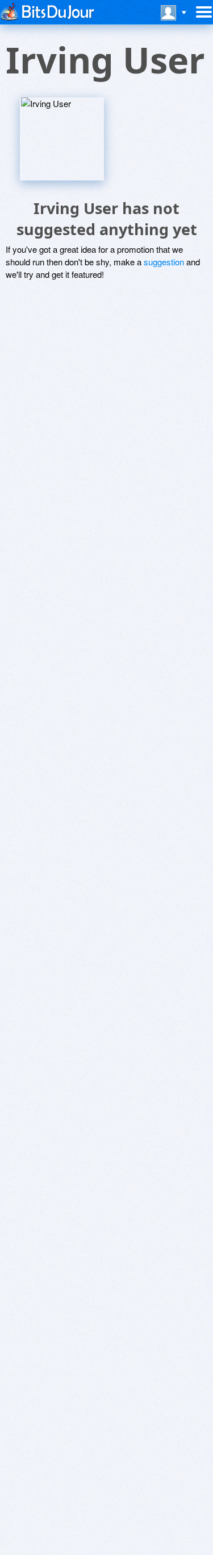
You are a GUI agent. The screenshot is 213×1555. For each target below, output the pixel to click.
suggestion (164, 262)
